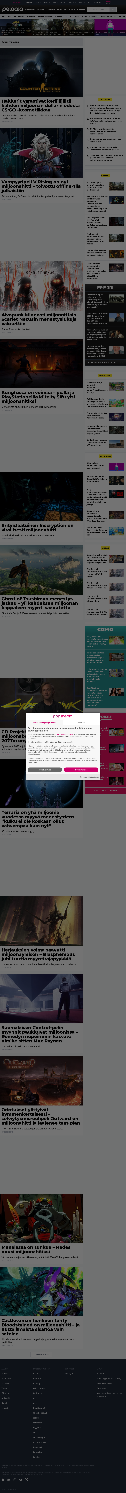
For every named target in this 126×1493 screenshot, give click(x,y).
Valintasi (81, 723)
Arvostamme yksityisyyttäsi (44, 722)
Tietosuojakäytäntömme (89, 777)
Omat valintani (45, 770)
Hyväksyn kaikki (81, 770)
